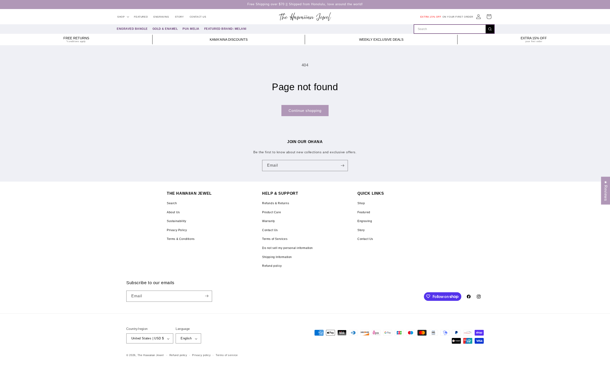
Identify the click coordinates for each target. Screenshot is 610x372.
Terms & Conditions (181, 239)
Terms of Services (274, 239)
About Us (173, 212)
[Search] (490, 29)
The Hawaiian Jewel (150, 355)
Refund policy (272, 266)
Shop (361, 203)
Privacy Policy (177, 230)
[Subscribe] (342, 165)
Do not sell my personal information (287, 248)
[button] (122, 16)
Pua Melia (191, 28)
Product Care (271, 212)
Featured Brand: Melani (225, 28)
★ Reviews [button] (606, 190)
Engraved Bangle (132, 28)
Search (172, 203)
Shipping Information (277, 257)
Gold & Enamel (165, 28)
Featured (363, 212)
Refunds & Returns (275, 203)
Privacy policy (201, 355)
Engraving (364, 221)
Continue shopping (305, 111)
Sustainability (176, 221)
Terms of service (227, 355)
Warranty (268, 221)
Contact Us (270, 230)
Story (361, 230)
